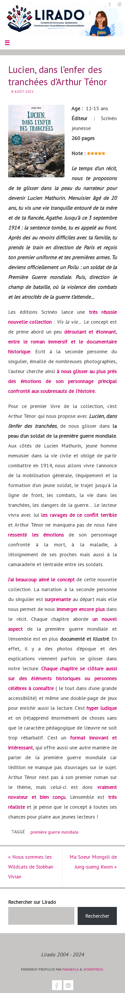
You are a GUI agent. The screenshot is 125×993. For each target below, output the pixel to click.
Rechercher (97, 915)
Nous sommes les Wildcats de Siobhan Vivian (30, 866)
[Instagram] (119, 4)
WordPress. (93, 969)
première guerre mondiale (54, 832)
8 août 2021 (22, 91)
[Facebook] (110, 4)
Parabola (71, 969)
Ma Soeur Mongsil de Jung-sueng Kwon (93, 861)
